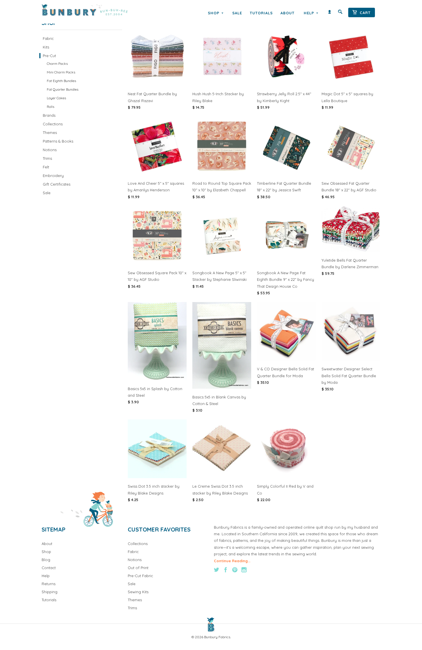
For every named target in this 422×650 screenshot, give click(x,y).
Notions (50, 149)
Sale (237, 13)
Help (311, 13)
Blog (46, 559)
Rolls (50, 106)
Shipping (49, 591)
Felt (46, 167)
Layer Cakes (56, 98)
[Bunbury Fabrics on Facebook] (225, 569)
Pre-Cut (49, 55)
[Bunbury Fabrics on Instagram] (244, 569)
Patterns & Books (58, 141)
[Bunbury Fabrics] (93, 10)
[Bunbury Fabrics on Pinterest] (234, 569)
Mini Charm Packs (61, 72)
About (287, 13)
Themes (50, 132)
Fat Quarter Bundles (62, 89)
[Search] (340, 13)
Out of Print (138, 567)
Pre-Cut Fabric (140, 575)
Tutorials (261, 13)
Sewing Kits (138, 591)
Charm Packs (57, 63)
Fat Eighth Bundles (61, 81)
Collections (53, 124)
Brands (49, 115)
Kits (46, 47)
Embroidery (53, 175)
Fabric (48, 38)
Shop (215, 13)
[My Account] (329, 13)
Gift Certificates (56, 184)
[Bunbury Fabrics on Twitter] (216, 569)
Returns (48, 583)
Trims (47, 158)
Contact (49, 567)
